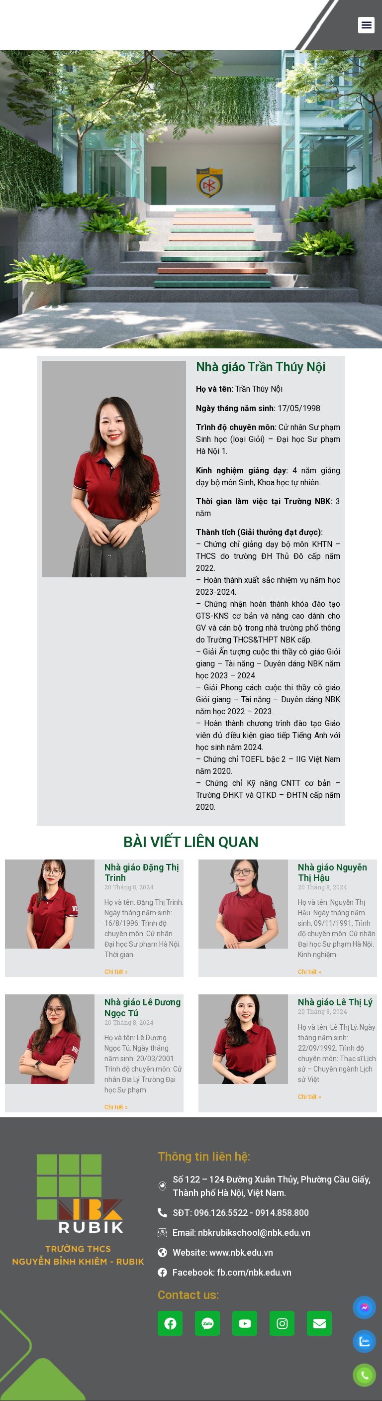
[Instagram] (282, 1323)
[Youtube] (244, 1323)
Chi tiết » (116, 972)
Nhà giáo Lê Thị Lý (335, 1002)
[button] (366, 25)
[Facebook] (170, 1323)
